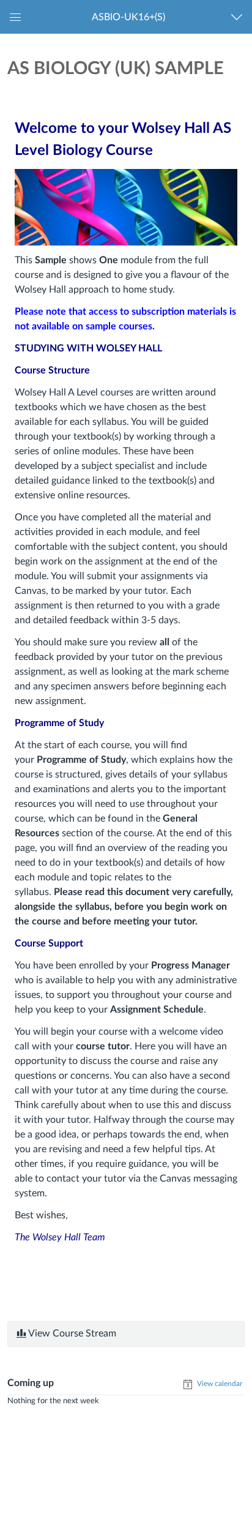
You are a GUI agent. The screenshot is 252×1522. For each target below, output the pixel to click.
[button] (128, 17)
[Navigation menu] (239, 17)
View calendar (218, 1383)
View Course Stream (71, 1333)
